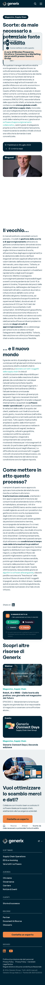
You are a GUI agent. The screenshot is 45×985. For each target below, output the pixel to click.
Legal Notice (8, 964)
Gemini (13, 627)
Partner (6, 917)
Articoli (24, 826)
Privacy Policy (8, 962)
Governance (8, 882)
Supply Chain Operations (14, 856)
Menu (41, 4)
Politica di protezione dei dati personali (18, 959)
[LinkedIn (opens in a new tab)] (13, 604)
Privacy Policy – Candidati (25, 962)
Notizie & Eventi (10, 889)
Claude (26, 627)
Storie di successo (11, 903)
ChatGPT (14, 622)
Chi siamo (7, 878)
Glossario (7, 925)
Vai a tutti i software (12, 864)
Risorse (14, 826)
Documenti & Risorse (12, 921)
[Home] (4, 826)
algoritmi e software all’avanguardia (18, 572)
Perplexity (29, 622)
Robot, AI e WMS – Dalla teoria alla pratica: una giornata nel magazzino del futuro (22, 695)
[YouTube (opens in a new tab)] (11, 951)
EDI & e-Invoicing (10, 860)
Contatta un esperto (22, 934)
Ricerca (35, 4)
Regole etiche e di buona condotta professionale (22, 967)
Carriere (7, 885)
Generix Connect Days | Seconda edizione (20, 746)
